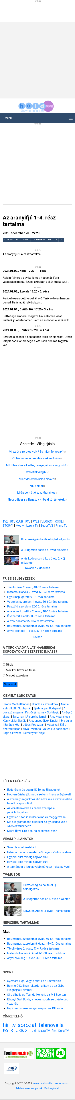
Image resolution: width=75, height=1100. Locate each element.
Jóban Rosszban (33, 724)
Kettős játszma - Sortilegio (42, 712)
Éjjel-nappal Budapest (47, 708)
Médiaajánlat (51, 1088)
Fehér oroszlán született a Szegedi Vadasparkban (39, 852)
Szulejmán (24, 708)
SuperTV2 (47, 525)
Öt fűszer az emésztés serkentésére (36, 458)
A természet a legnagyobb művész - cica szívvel (38, 866)
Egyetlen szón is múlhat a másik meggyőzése (36, 817)
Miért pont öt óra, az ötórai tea (36, 492)
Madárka (52, 724)
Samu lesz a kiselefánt (21, 847)
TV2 (5, 521)
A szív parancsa (60, 716)
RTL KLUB (16, 521)
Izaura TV (32, 525)
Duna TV (63, 1030)
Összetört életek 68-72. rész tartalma (31, 616)
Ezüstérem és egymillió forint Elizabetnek (33, 789)
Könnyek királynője (14, 720)
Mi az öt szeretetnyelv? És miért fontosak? (36, 451)
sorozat (24, 239)
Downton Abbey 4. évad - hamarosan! (47, 911)
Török (9, 664)
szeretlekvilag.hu (36, 472)
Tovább (37, 637)
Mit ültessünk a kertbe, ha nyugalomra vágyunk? (36, 465)
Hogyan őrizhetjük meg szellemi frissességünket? (39, 794)
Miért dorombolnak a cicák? (36, 479)
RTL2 (36, 521)
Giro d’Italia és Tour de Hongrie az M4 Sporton (36, 994)
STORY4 (8, 525)
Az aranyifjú (11, 239)
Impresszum (62, 1083)
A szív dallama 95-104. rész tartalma (30, 621)
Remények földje (34, 733)
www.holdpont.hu (43, 1083)
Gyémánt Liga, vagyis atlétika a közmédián (34, 981)
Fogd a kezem (12, 733)
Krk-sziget (36, 486)
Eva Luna (66, 720)
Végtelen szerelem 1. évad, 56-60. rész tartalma (37, 601)
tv (55, 239)
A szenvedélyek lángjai (43, 720)
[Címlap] (36, 105)
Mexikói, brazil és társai (21, 670)
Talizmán (18, 716)
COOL (59, 521)
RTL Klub (18, 1030)
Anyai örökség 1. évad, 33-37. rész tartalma (34, 631)
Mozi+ (20, 525)
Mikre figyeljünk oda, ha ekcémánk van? (32, 831)
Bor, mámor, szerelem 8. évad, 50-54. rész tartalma (39, 626)
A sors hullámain (36, 716)
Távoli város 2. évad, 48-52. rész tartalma (33, 587)
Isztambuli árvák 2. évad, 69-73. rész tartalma (36, 592)
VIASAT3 (47, 521)
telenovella (39, 239)
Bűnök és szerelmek (45, 704)
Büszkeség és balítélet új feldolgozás (45, 539)
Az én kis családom (55, 729)
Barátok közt (12, 724)
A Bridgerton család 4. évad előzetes (44, 550)
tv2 (61, 239)
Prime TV (61, 525)
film (54, 1030)
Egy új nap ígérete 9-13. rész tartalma (30, 597)
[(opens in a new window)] (19, 1052)
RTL (27, 521)
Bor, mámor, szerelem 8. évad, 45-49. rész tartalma (39, 943)
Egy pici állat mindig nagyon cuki (27, 857)
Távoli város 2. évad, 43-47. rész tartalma (33, 948)
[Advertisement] (37, 59)
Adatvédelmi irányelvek (28, 1088)
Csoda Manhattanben (16, 704)
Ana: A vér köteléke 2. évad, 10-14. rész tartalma (37, 611)
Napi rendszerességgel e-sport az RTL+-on (35, 1008)
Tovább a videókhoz (37, 568)
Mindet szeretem (17, 675)
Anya (26, 729)
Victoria (36, 729)
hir (50, 239)
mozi (32, 1030)
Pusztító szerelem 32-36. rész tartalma (32, 606)
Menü (8, 118)
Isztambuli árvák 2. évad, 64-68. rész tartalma (36, 953)
